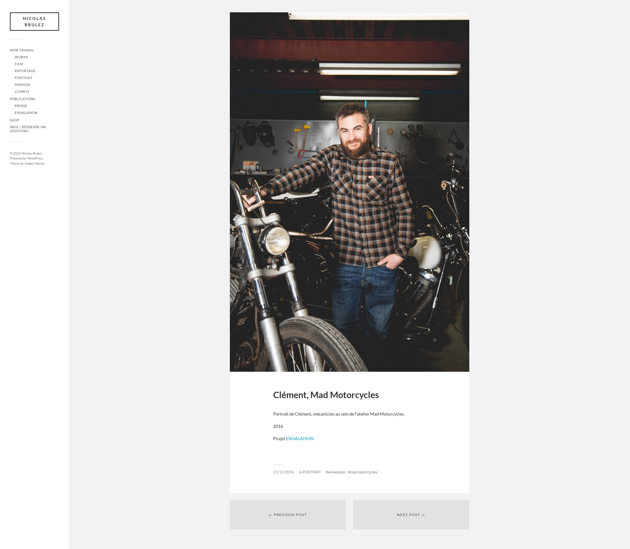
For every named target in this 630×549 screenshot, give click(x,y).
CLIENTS (22, 92)
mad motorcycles (364, 472)
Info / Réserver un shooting (28, 129)
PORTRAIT (24, 78)
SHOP (14, 120)
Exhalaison (26, 113)
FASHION (22, 85)
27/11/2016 (283, 472)
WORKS (21, 57)
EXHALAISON (300, 438)
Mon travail (22, 50)
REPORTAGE (25, 71)
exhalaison (337, 472)
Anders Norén (34, 163)
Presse (21, 106)
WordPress (35, 158)
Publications (22, 99)
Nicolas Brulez (34, 21)
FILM (19, 64)
